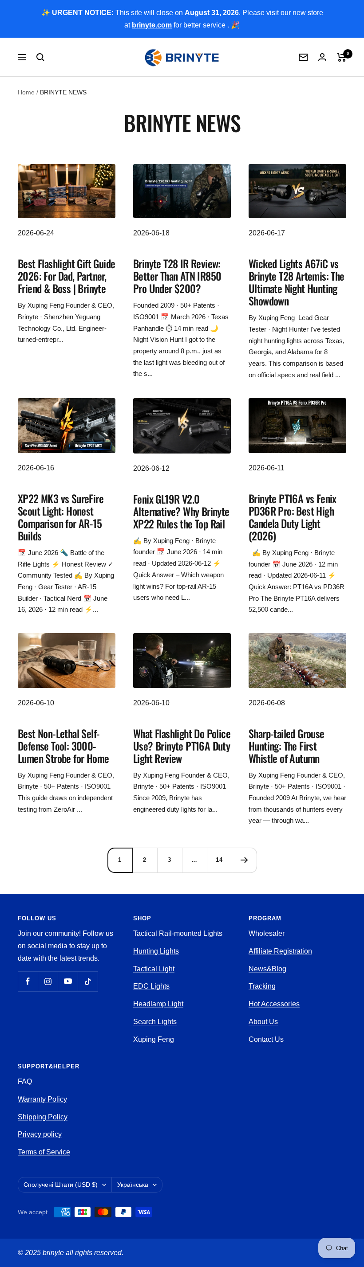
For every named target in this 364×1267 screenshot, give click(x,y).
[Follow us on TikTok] (88, 981)
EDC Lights (151, 986)
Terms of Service (44, 1152)
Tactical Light (153, 969)
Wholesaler (267, 933)
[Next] (244, 860)
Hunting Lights (156, 951)
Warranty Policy (42, 1099)
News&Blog (267, 969)
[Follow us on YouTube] (68, 981)
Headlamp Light (158, 1004)
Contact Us (266, 1039)
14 (219, 859)
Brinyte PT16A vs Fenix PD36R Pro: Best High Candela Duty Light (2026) (292, 517)
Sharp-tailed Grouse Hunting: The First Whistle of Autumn (286, 745)
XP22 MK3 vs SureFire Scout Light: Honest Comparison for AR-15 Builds (60, 517)
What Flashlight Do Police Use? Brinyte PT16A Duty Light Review (181, 745)
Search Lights (155, 1021)
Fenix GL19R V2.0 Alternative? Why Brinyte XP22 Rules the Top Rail (181, 511)
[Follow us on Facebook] (28, 981)
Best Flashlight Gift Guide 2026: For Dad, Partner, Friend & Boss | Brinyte (66, 275)
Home (26, 92)
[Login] (322, 57)
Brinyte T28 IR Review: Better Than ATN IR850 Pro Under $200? (177, 275)
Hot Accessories (274, 1004)
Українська (132, 1184)
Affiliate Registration (280, 951)
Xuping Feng (153, 1039)
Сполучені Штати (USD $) (61, 1184)
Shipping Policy (42, 1117)
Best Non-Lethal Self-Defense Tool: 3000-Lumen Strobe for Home (63, 745)
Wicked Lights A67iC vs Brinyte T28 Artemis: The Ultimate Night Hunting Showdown (296, 282)
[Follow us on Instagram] (48, 981)
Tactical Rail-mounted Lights (177, 933)
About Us (263, 1021)
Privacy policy (40, 1134)
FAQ (25, 1081)
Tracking (262, 986)
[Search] (40, 57)
